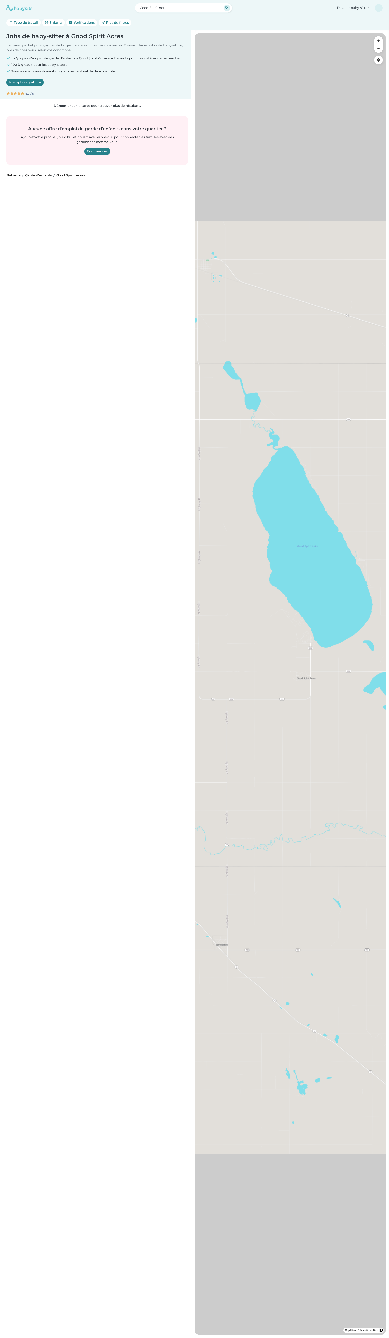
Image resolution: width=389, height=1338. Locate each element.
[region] (290, 684)
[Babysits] (19, 8)
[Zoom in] (378, 40)
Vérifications (84, 23)
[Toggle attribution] (381, 1330)
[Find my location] (378, 60)
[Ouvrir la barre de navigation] (379, 8)
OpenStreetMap (369, 1330)
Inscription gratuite (25, 82)
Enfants (55, 23)
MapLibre (350, 1330)
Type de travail (25, 23)
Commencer (97, 151)
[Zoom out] (378, 49)
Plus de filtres (117, 23)
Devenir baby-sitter (353, 8)
